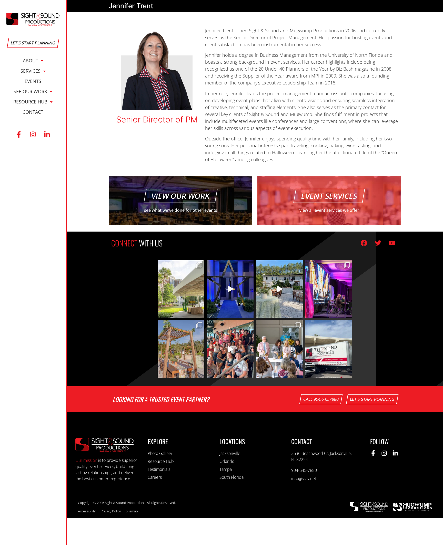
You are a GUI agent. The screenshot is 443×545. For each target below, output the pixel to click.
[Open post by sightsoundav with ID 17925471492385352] (328, 289)
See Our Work (30, 91)
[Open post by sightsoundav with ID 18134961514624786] (230, 289)
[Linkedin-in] (47, 134)
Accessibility (87, 511)
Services (31, 71)
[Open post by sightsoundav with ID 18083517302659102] (181, 289)
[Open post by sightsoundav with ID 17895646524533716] (230, 349)
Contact (33, 112)
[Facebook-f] (19, 134)
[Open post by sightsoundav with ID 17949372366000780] (328, 349)
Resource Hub (30, 102)
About (30, 61)
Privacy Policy (111, 511)
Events (33, 81)
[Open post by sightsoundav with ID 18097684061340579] (181, 349)
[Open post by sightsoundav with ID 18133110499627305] (279, 289)
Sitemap (132, 511)
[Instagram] (33, 134)
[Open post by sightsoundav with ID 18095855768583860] (279, 349)
